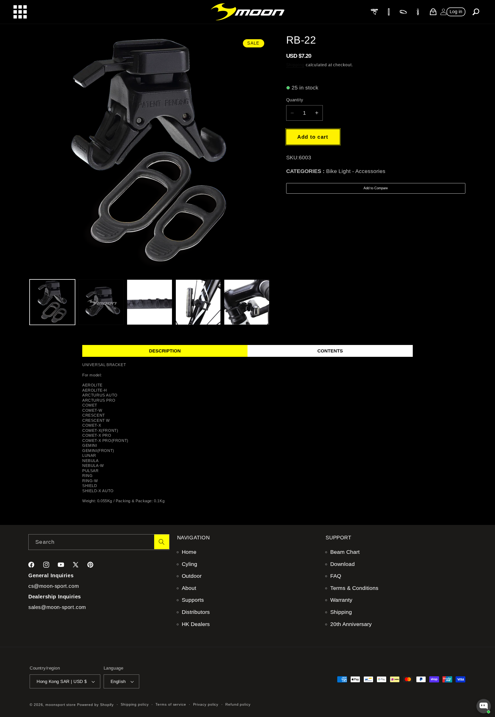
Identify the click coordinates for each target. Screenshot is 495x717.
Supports (193, 600)
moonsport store (60, 705)
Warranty (341, 600)
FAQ (335, 576)
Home (189, 552)
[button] (476, 12)
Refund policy (238, 704)
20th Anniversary (351, 624)
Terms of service (170, 704)
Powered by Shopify (95, 705)
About (189, 588)
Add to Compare (376, 188)
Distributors (196, 612)
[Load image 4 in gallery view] (198, 302)
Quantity (294, 99)
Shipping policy (135, 704)
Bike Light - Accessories (355, 171)
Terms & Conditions (354, 588)
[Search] (161, 541)
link (374, 11)
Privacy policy (206, 704)
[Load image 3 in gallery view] (149, 302)
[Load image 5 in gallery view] (246, 302)
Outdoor (192, 576)
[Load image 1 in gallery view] (52, 302)
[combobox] (99, 542)
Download (342, 564)
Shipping (295, 65)
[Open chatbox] (483, 706)
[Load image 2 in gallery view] (101, 302)
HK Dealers (196, 624)
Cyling (189, 564)
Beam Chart (345, 552)
